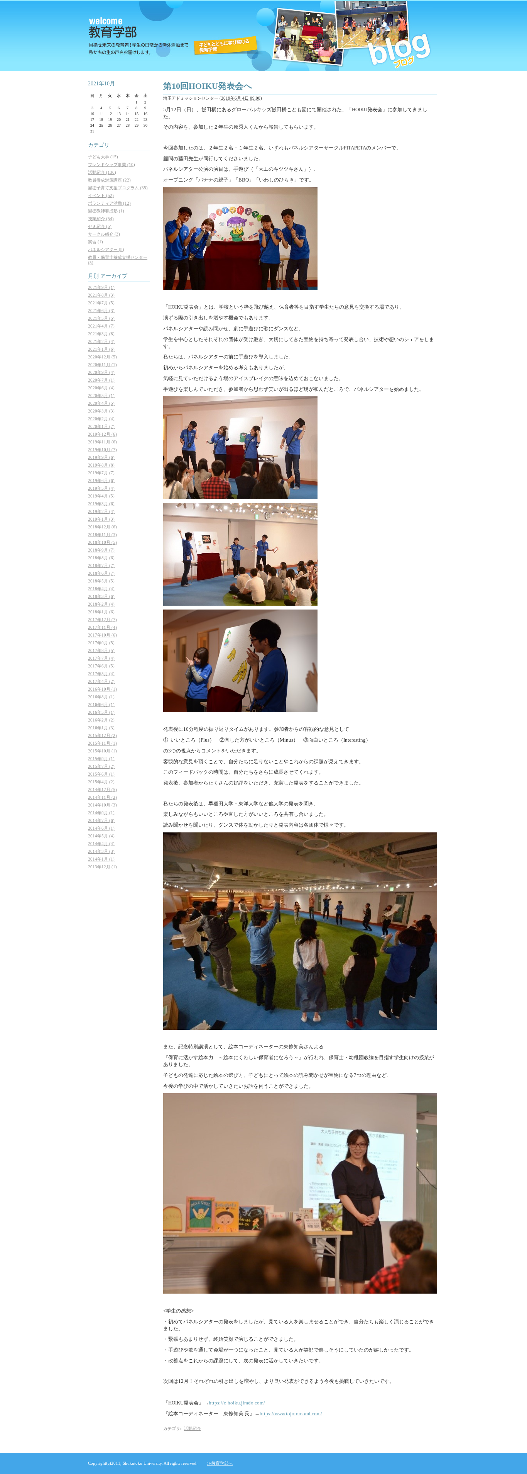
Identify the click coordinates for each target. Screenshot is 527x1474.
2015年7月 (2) (101, 766)
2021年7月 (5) (101, 303)
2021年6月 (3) (101, 310)
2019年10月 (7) (102, 449)
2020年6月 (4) (101, 387)
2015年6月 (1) (101, 774)
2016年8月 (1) (101, 697)
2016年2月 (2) (101, 720)
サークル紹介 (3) (104, 234)
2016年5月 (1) (101, 712)
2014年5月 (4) (101, 836)
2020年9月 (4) (101, 372)
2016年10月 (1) (102, 689)
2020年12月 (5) (102, 357)
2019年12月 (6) (102, 434)
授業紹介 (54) (101, 218)
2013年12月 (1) (102, 866)
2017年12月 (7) (102, 619)
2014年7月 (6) (101, 820)
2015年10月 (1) (102, 751)
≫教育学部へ (220, 1463)
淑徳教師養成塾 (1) (106, 211)
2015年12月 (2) (102, 735)
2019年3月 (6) (101, 503)
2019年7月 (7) (101, 472)
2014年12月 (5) (102, 789)
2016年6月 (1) (101, 704)
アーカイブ (113, 276)
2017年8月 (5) (101, 650)
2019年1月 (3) (101, 519)
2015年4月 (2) (101, 781)
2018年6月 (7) (101, 573)
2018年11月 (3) (102, 534)
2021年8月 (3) (101, 295)
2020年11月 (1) (102, 364)
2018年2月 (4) (101, 604)
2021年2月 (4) (101, 341)
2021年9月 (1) (101, 287)
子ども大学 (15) (103, 157)
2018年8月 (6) (101, 557)
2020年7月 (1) (101, 380)
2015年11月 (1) (102, 743)
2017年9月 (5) (101, 642)
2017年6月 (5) (101, 666)
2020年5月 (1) (101, 395)
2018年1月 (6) (101, 612)
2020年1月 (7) (101, 426)
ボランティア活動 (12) (109, 203)
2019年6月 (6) (101, 480)
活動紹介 (192, 1428)
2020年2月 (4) (101, 418)
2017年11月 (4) (102, 627)
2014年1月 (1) (101, 859)
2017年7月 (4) (101, 658)
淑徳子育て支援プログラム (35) (118, 187)
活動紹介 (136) (102, 172)
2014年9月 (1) (101, 812)
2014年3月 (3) (101, 851)
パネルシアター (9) (106, 249)
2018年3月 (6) (101, 596)
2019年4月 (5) (101, 496)
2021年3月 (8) (101, 333)
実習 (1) (95, 241)
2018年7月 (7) (101, 565)
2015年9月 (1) (101, 758)
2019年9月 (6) (101, 457)
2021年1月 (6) (101, 349)
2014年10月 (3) (102, 805)
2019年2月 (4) (101, 511)
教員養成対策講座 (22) (109, 180)
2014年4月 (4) (101, 843)
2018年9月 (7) (101, 550)
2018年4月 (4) (101, 588)
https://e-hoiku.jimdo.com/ (237, 1403)
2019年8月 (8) (101, 465)
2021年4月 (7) (101, 326)
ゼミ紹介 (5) (99, 226)
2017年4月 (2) (101, 681)
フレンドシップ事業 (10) (111, 164)
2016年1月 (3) (101, 727)
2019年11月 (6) (102, 442)
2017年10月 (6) (102, 635)
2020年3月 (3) (101, 411)
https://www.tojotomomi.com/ (291, 1413)
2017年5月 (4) (101, 673)
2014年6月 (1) (101, 828)
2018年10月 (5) (102, 542)
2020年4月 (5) (101, 403)
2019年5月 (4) (101, 488)
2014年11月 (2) (102, 797)
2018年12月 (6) (102, 527)
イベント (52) (101, 195)
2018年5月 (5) (101, 581)
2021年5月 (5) (101, 318)
